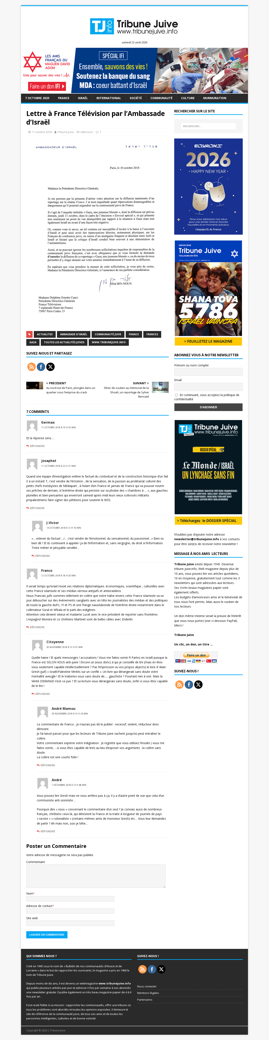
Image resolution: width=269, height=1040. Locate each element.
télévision (87, 132)
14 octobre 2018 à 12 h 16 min (63, 527)
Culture (188, 98)
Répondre (37, 446)
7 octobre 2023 (37, 98)
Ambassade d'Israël (73, 334)
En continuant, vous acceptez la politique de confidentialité (206, 397)
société (136, 98)
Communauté (161, 98)
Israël (83, 98)
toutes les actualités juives (64, 342)
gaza (32, 342)
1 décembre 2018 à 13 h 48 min (69, 784)
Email (178, 380)
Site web (32, 918)
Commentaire (35, 862)
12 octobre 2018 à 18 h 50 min (58, 575)
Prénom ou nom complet (191, 365)
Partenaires (144, 999)
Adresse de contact (39, 906)
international (108, 98)
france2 (152, 334)
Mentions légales (148, 993)
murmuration (214, 98)
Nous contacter (147, 986)
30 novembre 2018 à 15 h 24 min (70, 713)
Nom (29, 893)
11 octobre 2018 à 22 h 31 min (58, 465)
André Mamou (63, 708)
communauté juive (108, 334)
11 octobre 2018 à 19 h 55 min (58, 427)
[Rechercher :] (208, 126)
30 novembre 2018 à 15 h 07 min (64, 647)
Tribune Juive (65, 132)
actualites (45, 334)
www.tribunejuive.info (109, 342)
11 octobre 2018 (42, 132)
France (63, 98)
